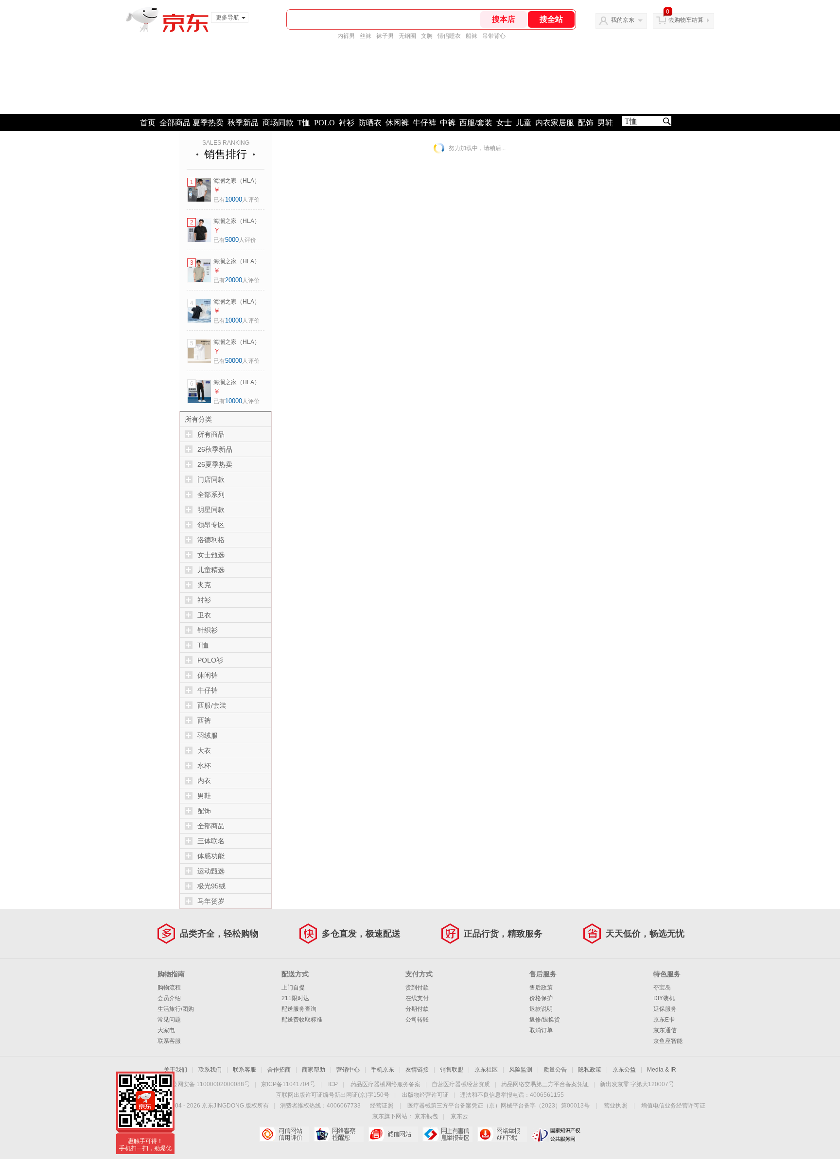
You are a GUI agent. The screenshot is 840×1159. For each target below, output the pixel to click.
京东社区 (486, 1069)
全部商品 (175, 123)
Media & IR (661, 1069)
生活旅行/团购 (176, 1009)
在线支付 (417, 998)
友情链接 (417, 1069)
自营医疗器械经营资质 (461, 1084)
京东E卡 (664, 1019)
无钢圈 (407, 36)
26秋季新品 (214, 449)
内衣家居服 (554, 123)
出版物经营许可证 (425, 1094)
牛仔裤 (424, 123)
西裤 (204, 720)
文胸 (427, 36)
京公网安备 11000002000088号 (208, 1084)
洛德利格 (211, 540)
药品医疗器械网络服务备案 (385, 1084)
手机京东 (382, 1069)
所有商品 (211, 434)
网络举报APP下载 (502, 1134)
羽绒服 (207, 735)
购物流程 (169, 987)
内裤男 (346, 36)
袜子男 (385, 36)
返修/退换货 (544, 1019)
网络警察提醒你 (339, 1134)
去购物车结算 (685, 20)
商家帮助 (313, 1069)
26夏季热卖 (214, 464)
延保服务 (665, 1009)
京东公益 (624, 1069)
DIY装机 (664, 998)
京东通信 (665, 1030)
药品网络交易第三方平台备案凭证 (545, 1084)
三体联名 (211, 841)
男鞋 (605, 123)
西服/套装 (475, 123)
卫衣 (204, 615)
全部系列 (211, 494)
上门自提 (293, 987)
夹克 (204, 585)
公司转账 (417, 1019)
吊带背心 (494, 36)
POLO (324, 123)
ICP (333, 1084)
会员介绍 (169, 998)
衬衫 (346, 123)
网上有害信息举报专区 (447, 1134)
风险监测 (520, 1069)
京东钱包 (426, 1116)
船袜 (471, 36)
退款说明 (541, 1009)
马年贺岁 (211, 901)
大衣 (204, 750)
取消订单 (541, 1030)
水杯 (204, 765)
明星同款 (211, 509)
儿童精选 (211, 570)
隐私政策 (589, 1069)
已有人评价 (236, 199)
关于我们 (175, 1069)
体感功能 (211, 856)
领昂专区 (211, 524)
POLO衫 (210, 660)
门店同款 (211, 479)
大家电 (166, 1030)
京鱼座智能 (667, 1041)
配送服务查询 (298, 1009)
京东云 (459, 1116)
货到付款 (417, 987)
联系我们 (210, 1069)
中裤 (447, 123)
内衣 (204, 780)
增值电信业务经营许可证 (673, 1105)
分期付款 (417, 1009)
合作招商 (279, 1069)
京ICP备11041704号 (288, 1084)
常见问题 (169, 1019)
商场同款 (278, 123)
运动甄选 (211, 871)
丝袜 (365, 36)
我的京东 (622, 20)
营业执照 (615, 1105)
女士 (504, 123)
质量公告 (555, 1069)
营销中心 (348, 1069)
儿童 (523, 123)
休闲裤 (397, 123)
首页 (148, 123)
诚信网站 (393, 1134)
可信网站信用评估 (284, 1134)
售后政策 (541, 987)
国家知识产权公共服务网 (556, 1134)
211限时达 (295, 998)
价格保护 (541, 998)
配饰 (586, 123)
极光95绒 (211, 886)
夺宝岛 (662, 987)
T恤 (304, 123)
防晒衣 (370, 123)
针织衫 (207, 630)
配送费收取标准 (301, 1019)
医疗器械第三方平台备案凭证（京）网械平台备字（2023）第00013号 (498, 1105)
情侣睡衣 (449, 36)
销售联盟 (451, 1069)
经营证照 (381, 1105)
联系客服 (169, 1041)
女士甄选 (211, 555)
